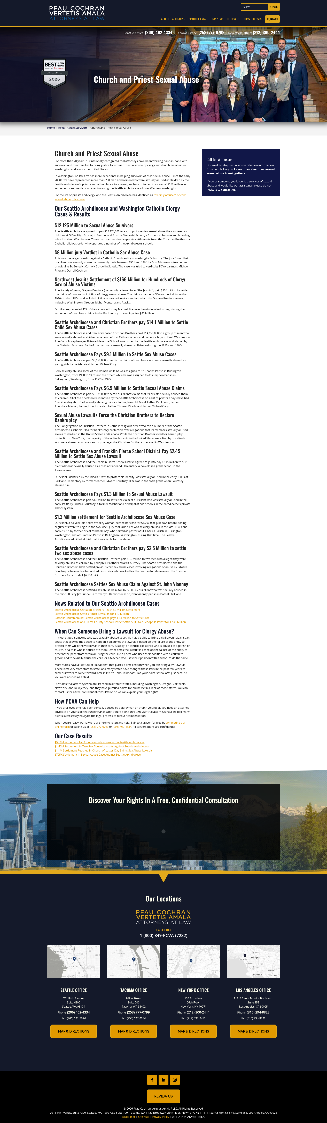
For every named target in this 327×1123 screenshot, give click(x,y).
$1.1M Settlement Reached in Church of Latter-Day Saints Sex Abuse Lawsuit (103, 750)
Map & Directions (73, 1031)
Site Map (143, 1117)
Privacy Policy (160, 1117)
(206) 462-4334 (158, 32)
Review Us (163, 1096)
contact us (228, 189)
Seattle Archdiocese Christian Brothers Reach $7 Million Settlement (97, 610)
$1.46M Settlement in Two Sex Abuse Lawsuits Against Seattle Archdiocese (102, 746)
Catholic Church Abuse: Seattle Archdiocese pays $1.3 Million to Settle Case (102, 618)
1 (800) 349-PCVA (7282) (163, 935)
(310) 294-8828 (258, 1012)
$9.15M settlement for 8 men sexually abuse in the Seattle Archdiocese (99, 742)
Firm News (217, 19)
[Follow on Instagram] (175, 1080)
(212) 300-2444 (266, 32)
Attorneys (178, 19)
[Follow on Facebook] (152, 1080)
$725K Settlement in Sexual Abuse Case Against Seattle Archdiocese (98, 754)
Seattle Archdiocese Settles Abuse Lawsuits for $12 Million (92, 614)
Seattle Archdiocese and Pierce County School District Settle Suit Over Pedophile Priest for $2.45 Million (120, 622)
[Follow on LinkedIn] (163, 1080)
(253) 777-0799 (211, 32)
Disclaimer (128, 1117)
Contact (272, 19)
